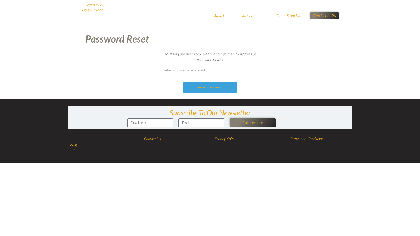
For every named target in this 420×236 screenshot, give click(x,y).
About (219, 15)
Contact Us (152, 139)
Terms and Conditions (306, 139)
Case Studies (288, 15)
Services (250, 15)
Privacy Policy (225, 139)
